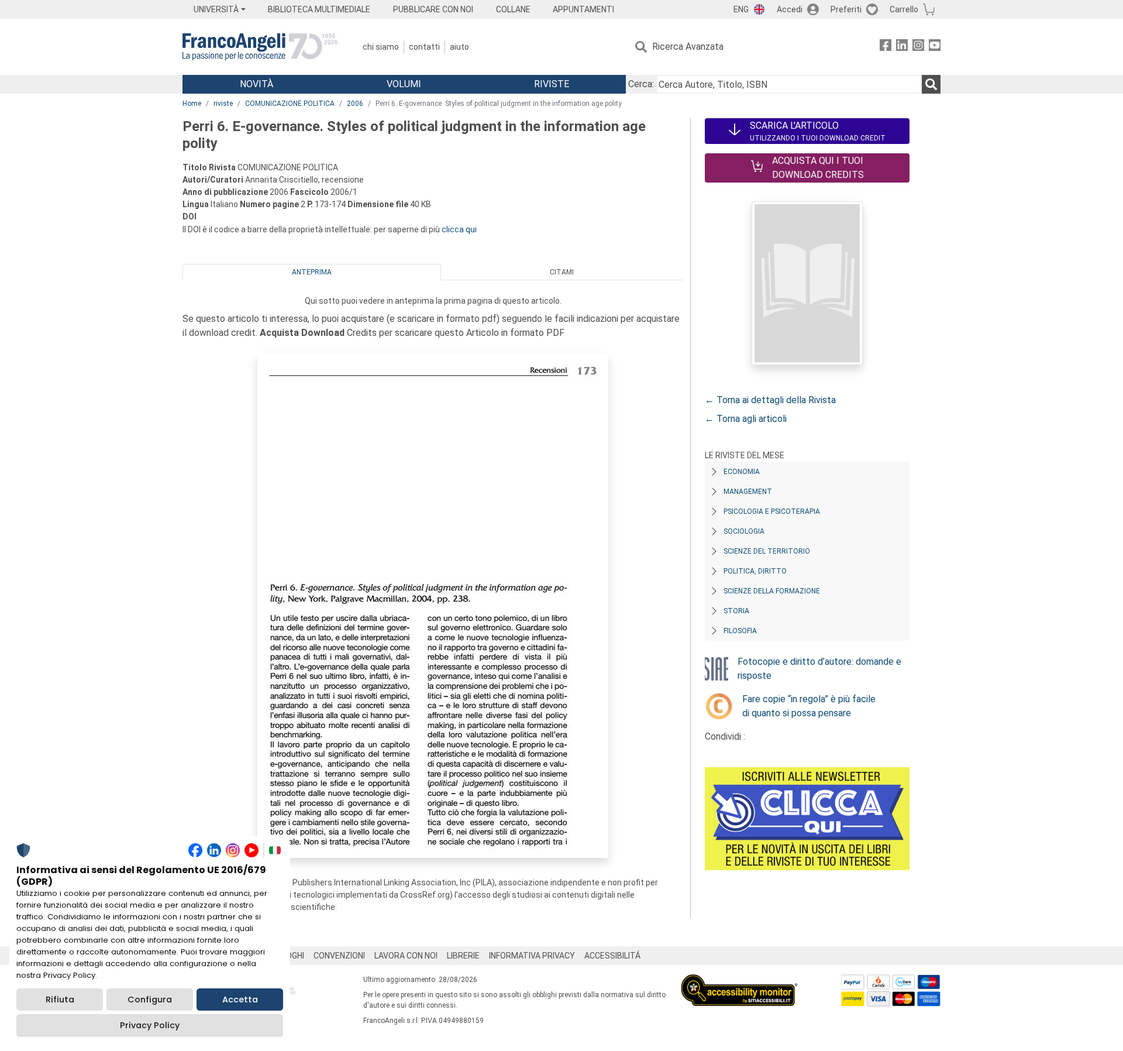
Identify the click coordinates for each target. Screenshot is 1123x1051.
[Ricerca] (931, 84)
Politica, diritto (755, 571)
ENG (741, 9)
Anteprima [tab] (312, 272)
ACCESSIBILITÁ (612, 955)
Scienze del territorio (767, 551)
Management (748, 491)
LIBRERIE (463, 955)
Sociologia (744, 531)
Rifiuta (60, 999)
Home (191, 103)
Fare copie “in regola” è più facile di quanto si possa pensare (809, 706)
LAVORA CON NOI (406, 955)
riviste (223, 103)
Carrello (904, 9)
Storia (736, 611)
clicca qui (459, 229)
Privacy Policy (150, 1025)
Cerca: (641, 84)
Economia (742, 472)
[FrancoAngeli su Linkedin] (902, 47)
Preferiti (846, 9)
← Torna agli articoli (746, 418)
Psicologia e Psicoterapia (772, 511)
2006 (355, 103)
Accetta (240, 999)
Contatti (424, 46)
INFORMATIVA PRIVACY (532, 955)
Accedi (789, 9)
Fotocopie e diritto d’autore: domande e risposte (819, 668)
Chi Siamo (381, 46)
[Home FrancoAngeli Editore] (259, 46)
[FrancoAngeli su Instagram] (918, 47)
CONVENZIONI (339, 955)
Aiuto (459, 46)
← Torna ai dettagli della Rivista (770, 400)
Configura (150, 999)
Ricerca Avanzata (688, 46)
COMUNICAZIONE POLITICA (290, 103)
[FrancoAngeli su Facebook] (885, 47)
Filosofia (740, 631)
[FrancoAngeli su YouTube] (935, 47)
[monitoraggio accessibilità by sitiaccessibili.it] (739, 981)
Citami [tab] (562, 272)
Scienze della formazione (772, 591)
